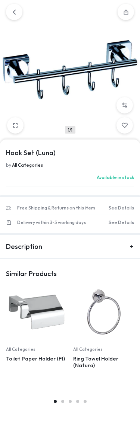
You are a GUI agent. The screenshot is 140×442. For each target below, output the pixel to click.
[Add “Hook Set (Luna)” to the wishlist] (124, 125)
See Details (121, 208)
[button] (124, 105)
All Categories (27, 165)
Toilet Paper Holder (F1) (35, 358)
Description (24, 246)
